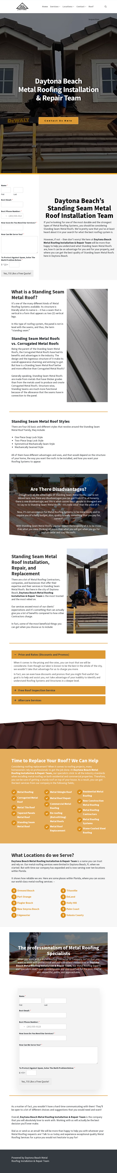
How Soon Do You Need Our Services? (19, 222)
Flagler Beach (25, 902)
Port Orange (24, 896)
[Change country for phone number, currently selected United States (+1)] (4, 216)
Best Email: (7, 200)
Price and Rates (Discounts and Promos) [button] (43, 654)
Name (4, 185)
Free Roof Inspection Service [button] (36, 690)
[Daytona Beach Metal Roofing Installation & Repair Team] (22, 6)
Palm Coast (72, 909)
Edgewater (23, 915)
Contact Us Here (58, 120)
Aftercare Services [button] (29, 700)
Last (15, 194)
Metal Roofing (25, 792)
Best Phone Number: (11, 211)
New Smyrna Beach (28, 909)
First (2, 194)
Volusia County (75, 915)
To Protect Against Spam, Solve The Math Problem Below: (18, 258)
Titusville (71, 890)
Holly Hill (71, 902)
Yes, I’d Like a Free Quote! (17, 273)
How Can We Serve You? (12, 234)
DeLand (70, 896)
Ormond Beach (25, 890)
